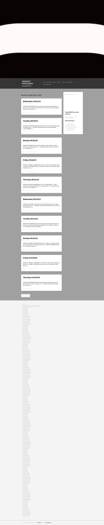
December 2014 (27, 512)
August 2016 (26, 483)
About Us (54, 82)
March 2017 (26, 473)
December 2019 (27, 424)
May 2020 (25, 417)
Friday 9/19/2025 (30, 258)
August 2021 (26, 395)
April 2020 (25, 419)
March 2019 (26, 438)
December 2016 (27, 477)
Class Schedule (49, 82)
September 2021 (27, 394)
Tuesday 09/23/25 (30, 218)
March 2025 (26, 332)
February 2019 (26, 439)
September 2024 (27, 341)
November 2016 (27, 479)
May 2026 (25, 312)
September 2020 (27, 411)
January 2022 (26, 388)
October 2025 (26, 322)
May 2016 (25, 487)
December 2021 (26, 389)
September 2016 (27, 482)
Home (44, 82)
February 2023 (26, 369)
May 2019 (25, 435)
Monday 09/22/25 (30, 238)
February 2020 (26, 422)
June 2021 (25, 398)
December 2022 (27, 372)
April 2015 (25, 506)
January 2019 (26, 441)
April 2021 (25, 401)
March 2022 (26, 385)
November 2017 (27, 461)
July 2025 (25, 326)
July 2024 (25, 344)
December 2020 (27, 407)
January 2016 (26, 493)
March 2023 (26, 367)
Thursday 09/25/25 (31, 179)
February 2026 (26, 316)
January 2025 (26, 335)
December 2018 (27, 442)
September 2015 (27, 499)
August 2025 (26, 325)
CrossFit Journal (69, 82)
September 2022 (27, 376)
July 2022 (25, 379)
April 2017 (25, 471)
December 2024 (27, 337)
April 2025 (25, 331)
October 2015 (26, 498)
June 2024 (25, 345)
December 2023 (27, 354)
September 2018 (27, 446)
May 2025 (25, 329)
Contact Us (59, 82)
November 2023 (27, 356)
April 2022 (25, 383)
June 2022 (25, 380)
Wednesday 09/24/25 (32, 199)
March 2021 (26, 402)
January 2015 (26, 511)
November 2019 (27, 426)
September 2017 (27, 464)
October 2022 (26, 375)
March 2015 (26, 508)
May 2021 (25, 400)
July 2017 (25, 467)
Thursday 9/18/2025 (31, 277)
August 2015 (26, 501)
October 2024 (26, 339)
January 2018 (26, 458)
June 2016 (25, 486)
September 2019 (27, 429)
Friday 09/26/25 (29, 160)
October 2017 (26, 463)
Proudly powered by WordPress (29, 522)
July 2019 (25, 432)
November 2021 (27, 391)
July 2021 (25, 397)
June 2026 (25, 310)
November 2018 (27, 443)
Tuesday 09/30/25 (30, 121)
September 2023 (27, 359)
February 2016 (26, 492)
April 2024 (25, 348)
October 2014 (26, 515)
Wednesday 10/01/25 (32, 101)
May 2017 (25, 470)
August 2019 (26, 430)
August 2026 (26, 307)
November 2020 (27, 408)
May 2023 (25, 364)
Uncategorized (26, 112)
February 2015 (26, 509)
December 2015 (26, 495)
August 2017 (26, 465)
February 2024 (26, 351)
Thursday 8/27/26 (70, 125)
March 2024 (26, 350)
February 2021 (26, 404)
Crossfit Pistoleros (27, 82)
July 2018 (25, 449)
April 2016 (25, 489)
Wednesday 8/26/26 (71, 127)
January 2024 (26, 353)
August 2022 (26, 378)
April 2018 (25, 454)
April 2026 (25, 313)
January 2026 (26, 317)
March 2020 (26, 420)
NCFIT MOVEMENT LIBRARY (47, 84)
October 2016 (26, 480)
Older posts (25, 295)
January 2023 (26, 370)
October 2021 (26, 392)
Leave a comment (33, 112)
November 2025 (27, 320)
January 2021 (26, 405)
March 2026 (26, 315)
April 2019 (25, 436)
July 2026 (25, 309)
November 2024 (27, 338)
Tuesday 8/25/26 (70, 128)
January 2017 (26, 476)
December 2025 (27, 319)
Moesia (43, 522)
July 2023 (25, 361)
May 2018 (25, 452)
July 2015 (25, 502)
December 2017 (27, 460)
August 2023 (26, 360)
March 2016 (26, 490)
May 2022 (25, 382)
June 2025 (25, 328)
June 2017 (25, 468)
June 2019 (25, 433)
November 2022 (27, 373)
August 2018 (26, 448)
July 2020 (25, 414)
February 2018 (26, 457)
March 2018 (26, 455)
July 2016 (25, 485)
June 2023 (25, 363)
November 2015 (27, 496)
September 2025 (27, 323)
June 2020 (25, 416)
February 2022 (26, 386)
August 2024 (26, 342)
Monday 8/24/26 (70, 130)
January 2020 (26, 423)
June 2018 (25, 451)
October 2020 (26, 410)
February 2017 (26, 474)
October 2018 (26, 445)
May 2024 (25, 347)
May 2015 (25, 505)
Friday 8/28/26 (69, 124)
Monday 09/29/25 (30, 140)
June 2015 (25, 504)
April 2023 (25, 366)
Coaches (63, 82)
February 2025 (26, 334)
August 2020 (26, 413)
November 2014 (27, 514)
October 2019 (26, 427)
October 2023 (26, 357)
